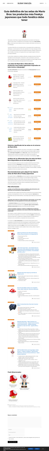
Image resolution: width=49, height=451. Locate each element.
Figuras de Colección (12, 404)
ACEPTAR (30, 448)
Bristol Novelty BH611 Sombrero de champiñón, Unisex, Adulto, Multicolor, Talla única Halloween (27, 288)
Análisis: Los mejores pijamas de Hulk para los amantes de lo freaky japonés (21, 405)
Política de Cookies (7, 448)
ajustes (4, 450)
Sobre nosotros (10, 3)
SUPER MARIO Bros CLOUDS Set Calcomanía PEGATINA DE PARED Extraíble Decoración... (19, 123)
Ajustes (43, 448)
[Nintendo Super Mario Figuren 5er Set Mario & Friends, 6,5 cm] (12, 276)
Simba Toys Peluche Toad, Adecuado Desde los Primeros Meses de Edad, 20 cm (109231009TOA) (27, 233)
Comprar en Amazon (36, 242)
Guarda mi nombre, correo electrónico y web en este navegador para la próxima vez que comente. (24, 438)
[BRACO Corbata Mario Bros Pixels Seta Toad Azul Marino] (12, 307)
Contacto (42, 3)
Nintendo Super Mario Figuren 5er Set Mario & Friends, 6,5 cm (27, 273)
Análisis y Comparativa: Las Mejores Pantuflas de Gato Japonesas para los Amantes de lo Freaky (24, 406)
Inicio (4, 3)
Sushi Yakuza (24, 3)
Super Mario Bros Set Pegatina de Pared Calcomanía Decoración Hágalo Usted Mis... (19, 116)
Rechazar (37, 448)
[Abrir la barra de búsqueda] (46, 3)
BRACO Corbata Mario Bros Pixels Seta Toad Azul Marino (27, 305)
